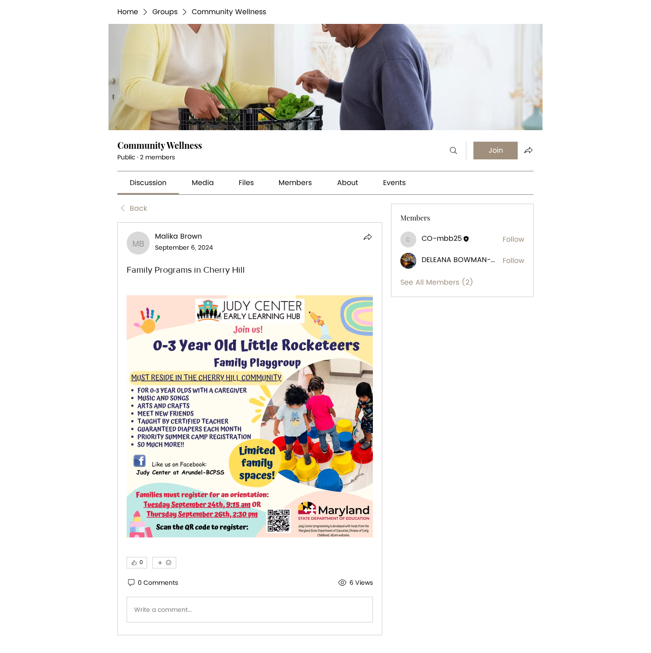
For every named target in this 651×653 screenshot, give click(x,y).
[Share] (367, 237)
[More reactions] (164, 562)
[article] (249, 428)
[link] (148, 183)
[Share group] (528, 150)
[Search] (453, 150)
